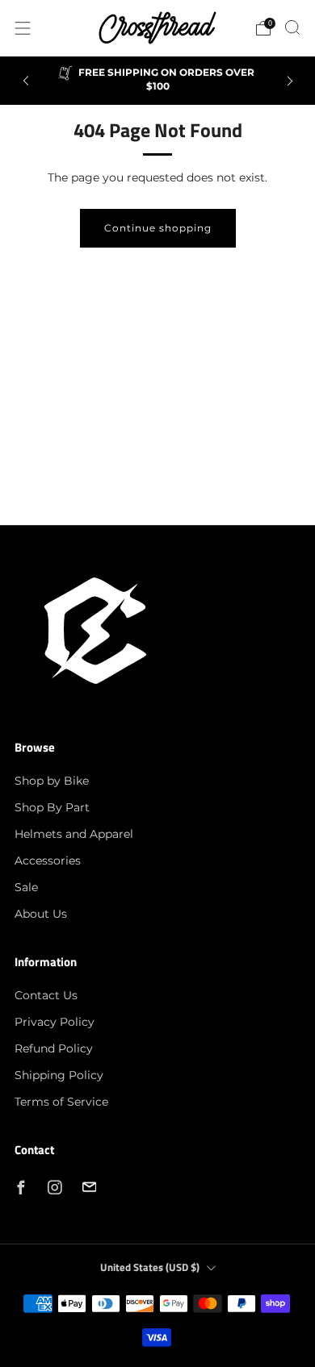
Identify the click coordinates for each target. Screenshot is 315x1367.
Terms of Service (61, 1101)
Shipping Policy (59, 1075)
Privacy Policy (54, 1022)
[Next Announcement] (290, 81)
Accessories (48, 860)
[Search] (292, 27)
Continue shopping (158, 228)
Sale (26, 887)
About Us (41, 913)
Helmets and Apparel (74, 834)
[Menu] (23, 28)
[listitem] (158, 80)
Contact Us (46, 995)
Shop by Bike (52, 780)
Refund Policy (54, 1048)
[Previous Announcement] (26, 81)
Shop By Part (52, 807)
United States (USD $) (150, 1267)
